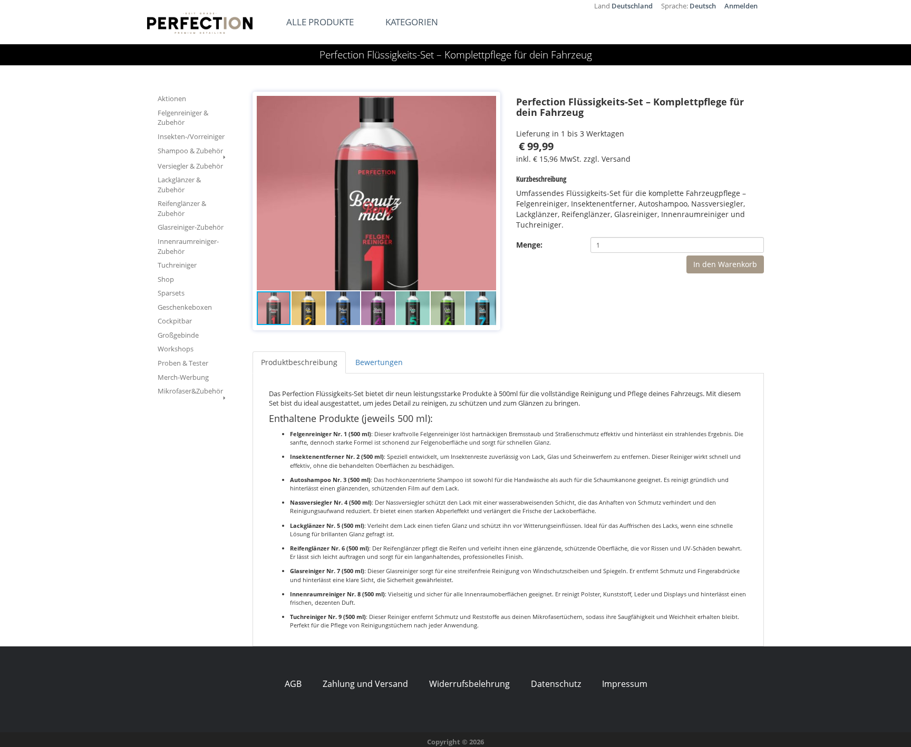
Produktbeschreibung (299, 362)
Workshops (175, 348)
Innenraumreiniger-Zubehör (188, 246)
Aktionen (172, 98)
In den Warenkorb (725, 264)
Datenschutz (556, 684)
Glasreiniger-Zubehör (191, 227)
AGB (293, 684)
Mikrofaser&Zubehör (190, 391)
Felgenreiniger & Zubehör (183, 117)
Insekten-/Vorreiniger (191, 136)
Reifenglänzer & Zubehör (182, 208)
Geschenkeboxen (185, 307)
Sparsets (171, 293)
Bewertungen (379, 362)
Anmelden (741, 6)
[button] (486, 105)
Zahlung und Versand (365, 684)
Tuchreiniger (177, 265)
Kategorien (411, 22)
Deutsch (703, 6)
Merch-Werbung (183, 377)
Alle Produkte (320, 22)
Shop (166, 279)
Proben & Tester (183, 363)
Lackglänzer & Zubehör (179, 184)
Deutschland (632, 6)
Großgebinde (178, 335)
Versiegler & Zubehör (190, 166)
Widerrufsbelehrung (469, 684)
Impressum (624, 684)
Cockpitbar (175, 321)
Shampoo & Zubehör (190, 150)
